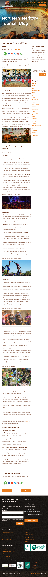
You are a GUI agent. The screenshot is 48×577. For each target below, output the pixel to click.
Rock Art (34, 95)
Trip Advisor (30, 2)
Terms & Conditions (13, 575)
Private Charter (35, 104)
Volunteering (35, 135)
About (21, 5)
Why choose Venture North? (8, 532)
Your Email (4, 515)
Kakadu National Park (29, 536)
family (33, 116)
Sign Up (42, 74)
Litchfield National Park (29, 539)
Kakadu (34, 83)
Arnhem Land (35, 87)
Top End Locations (36, 90)
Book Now (43, 5)
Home (17, 5)
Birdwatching (35, 99)
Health (33, 127)
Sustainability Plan (6, 549)
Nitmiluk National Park (29, 537)
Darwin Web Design (35, 573)
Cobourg (34, 92)
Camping (34, 123)
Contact (32, 5)
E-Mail (21, 53)
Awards (3, 536)
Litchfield (34, 106)
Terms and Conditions (6, 539)
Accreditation (5, 548)
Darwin (33, 97)
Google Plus (12, 53)
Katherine (34, 118)
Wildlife (34, 94)
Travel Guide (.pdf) (6, 556)
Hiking (33, 102)
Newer (6, 490)
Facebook (28, 2)
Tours (26, 5)
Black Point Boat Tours (6, 555)
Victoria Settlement (36, 125)
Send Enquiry (31, 520)
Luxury (33, 111)
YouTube (33, 2)
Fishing (33, 114)
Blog (36, 5)
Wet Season (35, 101)
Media (3, 553)
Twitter (15, 53)
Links (3, 537)
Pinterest (18, 53)
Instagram (35, 2)
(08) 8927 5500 (42, 2)
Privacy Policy (5, 575)
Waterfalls (34, 108)
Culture (15, 49)
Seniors (34, 128)
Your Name (35, 61)
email (27, 421)
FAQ (3, 534)
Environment (35, 109)
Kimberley (34, 121)
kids (33, 120)
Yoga (33, 134)
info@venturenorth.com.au (33, 511)
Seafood (34, 132)
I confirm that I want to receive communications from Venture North (39, 71)
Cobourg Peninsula (28, 534)
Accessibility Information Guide (8, 551)
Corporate (34, 130)
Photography (35, 113)
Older (25, 490)
